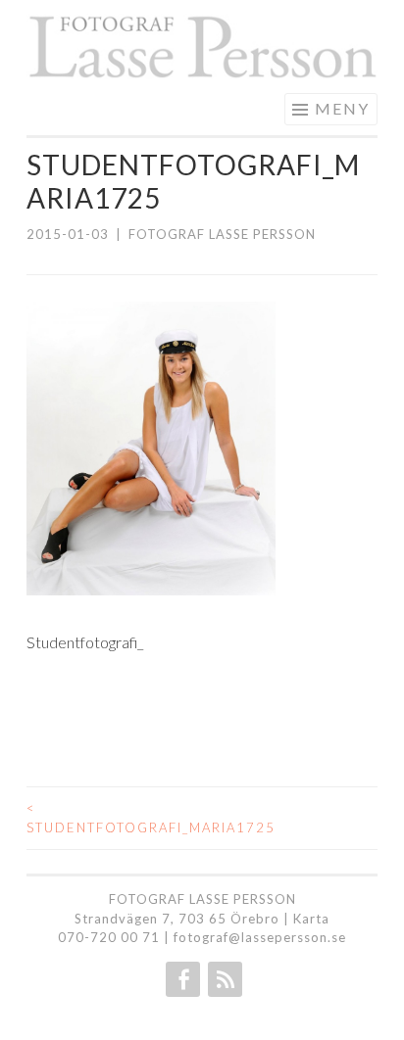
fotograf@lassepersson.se (260, 937)
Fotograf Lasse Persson (222, 234)
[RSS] (223, 979)
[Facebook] (181, 979)
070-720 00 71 (109, 937)
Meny (342, 108)
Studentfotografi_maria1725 (114, 817)
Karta (311, 918)
